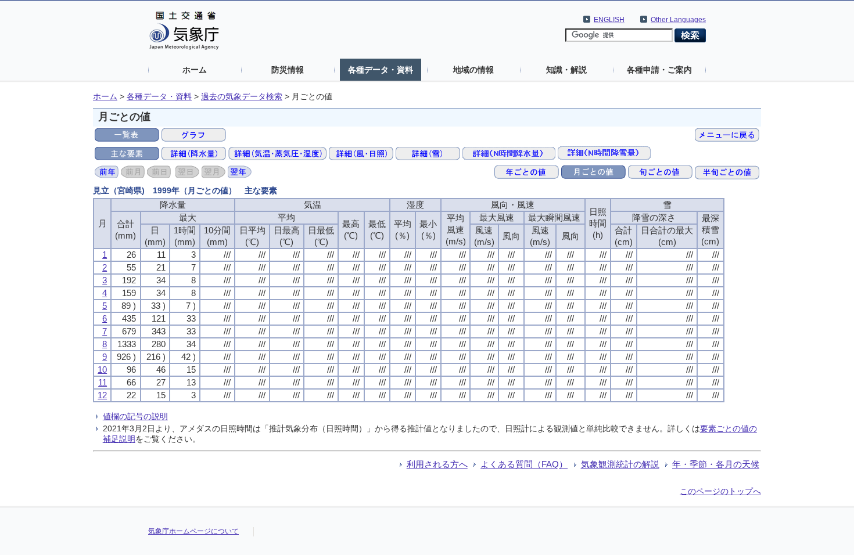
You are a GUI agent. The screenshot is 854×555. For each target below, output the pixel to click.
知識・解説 (566, 69)
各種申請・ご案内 (659, 69)
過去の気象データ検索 (241, 96)
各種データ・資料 (380, 69)
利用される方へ (437, 464)
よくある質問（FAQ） (524, 464)
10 (102, 369)
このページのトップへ (720, 491)
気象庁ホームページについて (193, 531)
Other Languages (678, 20)
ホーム (194, 69)
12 (102, 395)
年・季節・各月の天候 (715, 464)
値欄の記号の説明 (135, 416)
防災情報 (287, 69)
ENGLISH (609, 20)
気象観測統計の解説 (620, 464)
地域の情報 (473, 69)
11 (102, 382)
